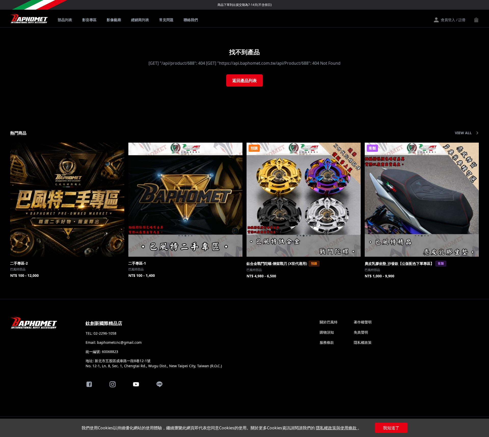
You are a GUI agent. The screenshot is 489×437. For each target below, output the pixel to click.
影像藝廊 (114, 19)
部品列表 (65, 19)
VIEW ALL (463, 132)
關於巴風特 (328, 322)
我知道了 (391, 428)
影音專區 (89, 19)
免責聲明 (361, 332)
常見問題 (166, 19)
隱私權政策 (363, 342)
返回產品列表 (244, 80)
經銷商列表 (140, 19)
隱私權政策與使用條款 (337, 428)
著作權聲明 (363, 322)
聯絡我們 (191, 19)
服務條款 (327, 342)
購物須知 (327, 332)
